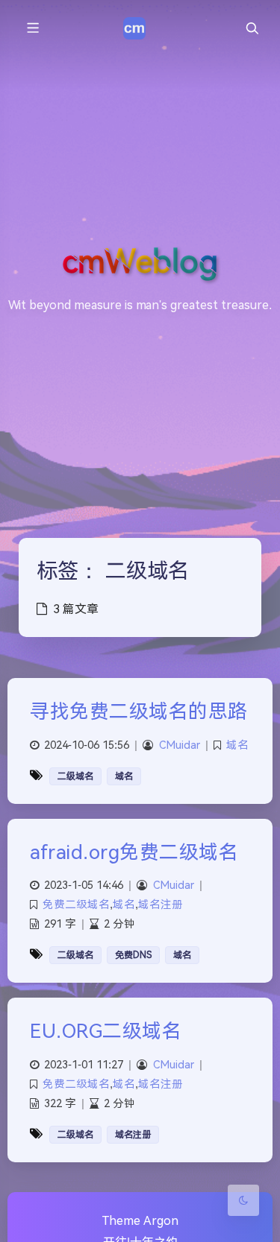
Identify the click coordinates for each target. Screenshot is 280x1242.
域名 (237, 745)
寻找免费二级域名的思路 (139, 711)
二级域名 (75, 776)
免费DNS (133, 955)
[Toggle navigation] (251, 28)
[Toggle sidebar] (32, 28)
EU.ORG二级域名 (105, 1031)
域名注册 (160, 905)
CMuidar (179, 745)
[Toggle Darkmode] (243, 1200)
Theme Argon (140, 1221)
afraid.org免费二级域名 (134, 852)
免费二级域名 (76, 905)
